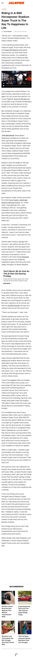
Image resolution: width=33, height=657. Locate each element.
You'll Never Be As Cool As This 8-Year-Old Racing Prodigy (16, 273)
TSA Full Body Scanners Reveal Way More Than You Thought (24, 639)
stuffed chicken (14, 305)
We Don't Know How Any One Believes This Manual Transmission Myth (7, 611)
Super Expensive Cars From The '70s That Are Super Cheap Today (24, 611)
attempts (25, 257)
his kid (15, 249)
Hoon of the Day (20, 99)
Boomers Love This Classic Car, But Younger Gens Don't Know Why (8, 640)
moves (17, 202)
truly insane (13, 200)
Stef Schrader (7, 31)
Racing (4, 9)
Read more (6, 283)
